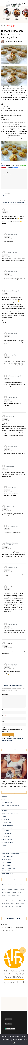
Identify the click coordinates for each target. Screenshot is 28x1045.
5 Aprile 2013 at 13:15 (8, 337)
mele (24, 900)
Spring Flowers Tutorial (8, 195)
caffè (7, 887)
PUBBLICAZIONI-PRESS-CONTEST (10, 853)
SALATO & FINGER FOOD (8, 868)
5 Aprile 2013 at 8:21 (6, 256)
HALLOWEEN (5, 831)
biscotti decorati (21, 884)
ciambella (16, 889)
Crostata (8, 895)
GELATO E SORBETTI (7, 828)
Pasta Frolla (4, 906)
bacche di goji (7, 174)
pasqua (22, 903)
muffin (3, 903)
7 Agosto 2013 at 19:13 (8, 590)
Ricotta (16, 909)
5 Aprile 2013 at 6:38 (6, 213)
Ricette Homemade (6, 859)
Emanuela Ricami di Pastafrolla (12, 543)
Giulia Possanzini (9, 41)
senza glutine (7, 186)
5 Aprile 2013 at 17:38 (6, 470)
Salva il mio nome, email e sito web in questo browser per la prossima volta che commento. (12, 729)
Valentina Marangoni (12, 291)
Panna (17, 903)
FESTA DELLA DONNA (7, 825)
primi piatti (10, 909)
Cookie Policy (9, 1023)
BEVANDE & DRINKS (7, 802)
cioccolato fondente (6, 892)
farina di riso (7, 180)
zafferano (8, 911)
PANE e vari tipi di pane (7, 842)
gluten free (7, 183)
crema (3, 895)
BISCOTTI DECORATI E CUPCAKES (10, 805)
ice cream (8, 900)
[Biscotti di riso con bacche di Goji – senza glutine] (14, 54)
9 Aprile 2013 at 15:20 (8, 401)
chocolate (4, 889)
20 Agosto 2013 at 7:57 (8, 628)
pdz (9, 906)
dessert (13, 895)
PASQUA (4, 845)
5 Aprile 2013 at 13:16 (8, 358)
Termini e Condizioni (10, 1028)
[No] (26, 1039)
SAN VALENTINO (6, 871)
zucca (13, 911)
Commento (5, 694)
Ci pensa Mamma (11, 252)
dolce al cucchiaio (5, 898)
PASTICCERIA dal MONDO (8, 851)
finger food (21, 898)
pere (13, 906)
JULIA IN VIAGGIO (6, 833)
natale (7, 903)
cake (11, 887)
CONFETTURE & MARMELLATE (10, 813)
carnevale (23, 887)
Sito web (4, 722)
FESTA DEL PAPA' (6, 822)
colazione (14, 892)
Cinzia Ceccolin (11, 210)
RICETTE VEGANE (6, 862)
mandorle (19, 900)
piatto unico (18, 906)
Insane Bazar (10, 466)
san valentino (22, 909)
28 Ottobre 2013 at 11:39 (9, 668)
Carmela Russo (10, 506)
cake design (16, 887)
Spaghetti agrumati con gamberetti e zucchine (14, 202)
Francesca (23, 96)
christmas (10, 889)
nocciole (12, 903)
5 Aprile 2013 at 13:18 (6, 420)
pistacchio (4, 909)
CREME (4, 816)
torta (3, 911)
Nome (4, 709)
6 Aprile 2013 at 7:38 (6, 510)
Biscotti (7, 177)
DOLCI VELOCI (5, 819)
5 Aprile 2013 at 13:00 (6, 295)
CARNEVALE (5, 811)
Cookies (20, 892)
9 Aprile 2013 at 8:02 (8, 380)
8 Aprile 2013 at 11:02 (6, 548)
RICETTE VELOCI (6, 865)
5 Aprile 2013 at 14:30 (8, 275)
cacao (3, 887)
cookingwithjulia (13, 234)
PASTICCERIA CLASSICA (8, 848)
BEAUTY (4, 799)
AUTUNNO (4, 796)
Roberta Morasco (11, 416)
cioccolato (22, 889)
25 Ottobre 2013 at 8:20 (7, 647)
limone (13, 900)
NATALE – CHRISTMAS (7, 839)
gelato (3, 900)
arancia (9, 884)
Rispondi (5, 212)
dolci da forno (14, 898)
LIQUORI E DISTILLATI (7, 836)
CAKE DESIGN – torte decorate (9, 808)
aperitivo (4, 884)
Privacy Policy (9, 1018)
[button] (2, 4)
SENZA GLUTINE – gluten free (9, 874)
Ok (14, 1042)
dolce (18, 895)
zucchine (18, 911)
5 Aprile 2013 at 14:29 (8, 238)
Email (4, 715)
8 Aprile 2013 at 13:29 (8, 530)
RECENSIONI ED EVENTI (8, 856)
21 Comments (19, 41)
